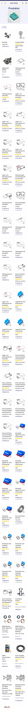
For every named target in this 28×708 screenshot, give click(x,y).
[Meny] (2, 3)
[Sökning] (5, 3)
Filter (5, 27)
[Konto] (22, 3)
